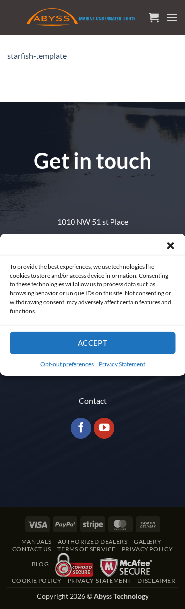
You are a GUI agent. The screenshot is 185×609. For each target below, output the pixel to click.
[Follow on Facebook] (81, 428)
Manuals (36, 541)
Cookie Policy (36, 580)
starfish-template (37, 55)
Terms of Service (86, 549)
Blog (40, 564)
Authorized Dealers (93, 541)
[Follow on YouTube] (104, 428)
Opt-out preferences (67, 363)
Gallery (147, 541)
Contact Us (31, 549)
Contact (93, 400)
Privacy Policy (147, 549)
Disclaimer (156, 580)
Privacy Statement (122, 363)
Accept (93, 342)
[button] (170, 245)
